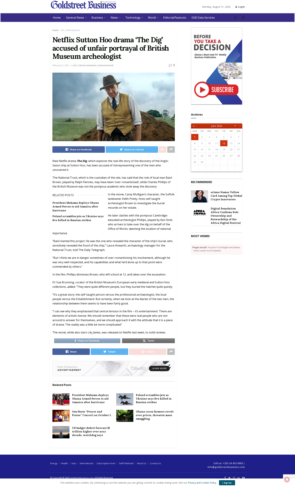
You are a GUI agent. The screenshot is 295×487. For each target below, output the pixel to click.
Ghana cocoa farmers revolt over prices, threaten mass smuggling (155, 415)
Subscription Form (106, 463)
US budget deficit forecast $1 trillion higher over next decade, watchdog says (91, 431)
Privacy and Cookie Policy (202, 482)
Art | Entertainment (70, 30)
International (105, 65)
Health (64, 463)
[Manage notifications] (287, 479)
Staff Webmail (126, 463)
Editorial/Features (174, 17)
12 (223, 143)
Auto (73, 463)
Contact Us (155, 463)
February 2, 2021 (60, 65)
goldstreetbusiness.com (81, 477)
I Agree (227, 482)
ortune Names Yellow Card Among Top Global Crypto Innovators (226, 196)
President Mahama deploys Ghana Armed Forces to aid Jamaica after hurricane (75, 206)
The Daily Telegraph (91, 250)
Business (97, 17)
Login (241, 6)
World (152, 17)
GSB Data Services (203, 17)
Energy (53, 463)
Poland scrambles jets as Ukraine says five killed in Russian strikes (154, 398)
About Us (141, 463)
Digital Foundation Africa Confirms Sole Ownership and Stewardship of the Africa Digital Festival (226, 215)
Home (57, 17)
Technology (133, 17)
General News (75, 17)
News (114, 17)
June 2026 (216, 126)
